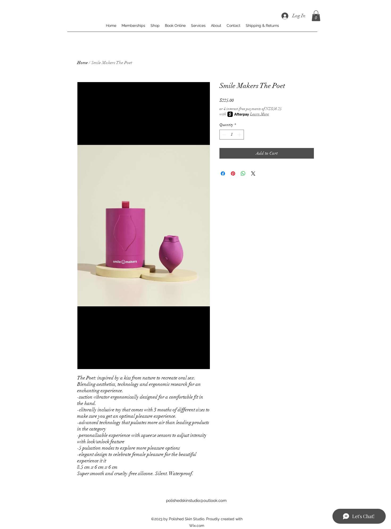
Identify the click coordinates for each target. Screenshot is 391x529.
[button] (316, 15)
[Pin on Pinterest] (233, 173)
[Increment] (239, 134)
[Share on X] (253, 173)
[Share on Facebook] (223, 173)
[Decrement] (223, 134)
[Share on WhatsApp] (243, 173)
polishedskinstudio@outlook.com (196, 500)
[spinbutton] (231, 134)
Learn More (259, 114)
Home (82, 62)
